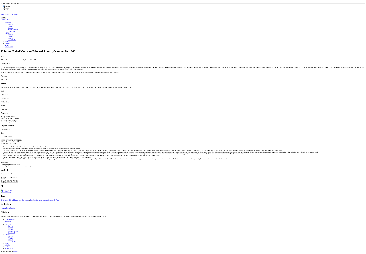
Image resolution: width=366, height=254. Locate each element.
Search (3, 17)
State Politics (34, 200)
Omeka (15, 251)
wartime (45, 200)
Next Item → (8, 221)
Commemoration (13, 29)
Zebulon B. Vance (53, 200)
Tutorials (7, 41)
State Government (23, 200)
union (40, 200)
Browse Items (9, 47)
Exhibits (7, 33)
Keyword (7, 6)
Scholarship (11, 31)
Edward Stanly (13, 200)
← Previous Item (10, 219)
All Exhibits (12, 40)
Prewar (10, 24)
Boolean (6, 8)
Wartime (10, 26)
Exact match (8, 10)
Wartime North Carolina (8, 208)
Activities (7, 43)
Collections (8, 23)
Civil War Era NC (6, 19)
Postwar (10, 28)
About (6, 45)
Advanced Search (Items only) (10, 14)
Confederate (4, 200)
